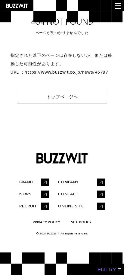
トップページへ (62, 97)
